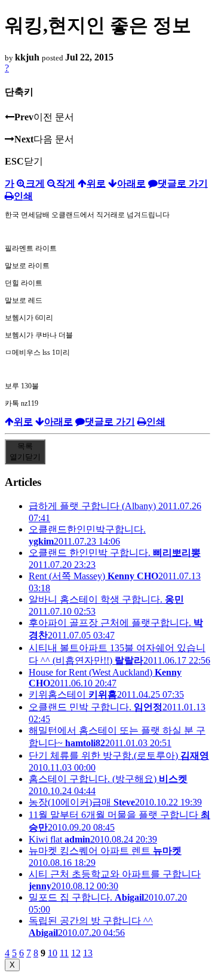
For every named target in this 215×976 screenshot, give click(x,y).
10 (52, 953)
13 (88, 953)
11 (64, 953)
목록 (25, 451)
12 (76, 953)
